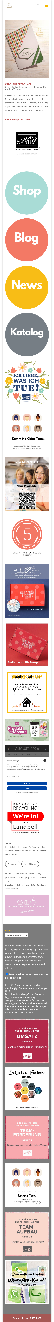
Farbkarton (13, 864)
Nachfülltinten (30, 864)
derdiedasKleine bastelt (19, 87)
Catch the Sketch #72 (18, 84)
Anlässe (21, 89)
